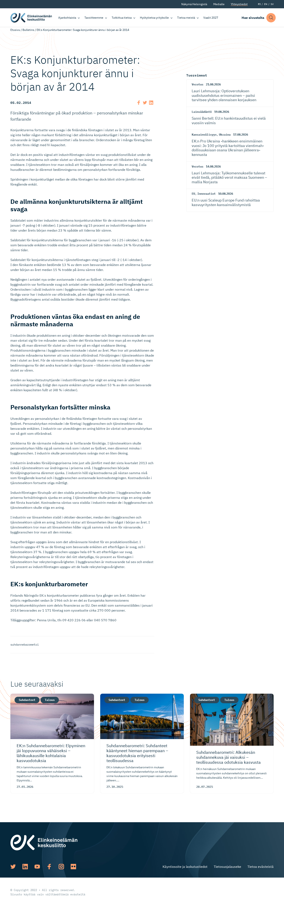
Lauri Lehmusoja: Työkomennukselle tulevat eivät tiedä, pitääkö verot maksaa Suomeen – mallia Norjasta (229, 177)
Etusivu (15, 30)
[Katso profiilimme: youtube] (37, 866)
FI (259, 4)
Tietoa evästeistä (260, 867)
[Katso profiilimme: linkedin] (25, 866)
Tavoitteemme (93, 17)
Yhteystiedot (239, 4)
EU (193, 193)
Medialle (219, 4)
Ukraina (225, 134)
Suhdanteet (27, 700)
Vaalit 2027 (210, 17)
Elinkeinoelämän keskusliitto (31, 17)
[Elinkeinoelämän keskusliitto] (43, 842)
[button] (271, 17)
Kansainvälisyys (204, 134)
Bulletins (28, 30)
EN (265, 4)
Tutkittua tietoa (122, 17)
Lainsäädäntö (202, 112)
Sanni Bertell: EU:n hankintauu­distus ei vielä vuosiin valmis (229, 120)
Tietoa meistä (186, 17)
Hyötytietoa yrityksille (154, 17)
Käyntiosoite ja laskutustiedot (185, 867)
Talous (50, 700)
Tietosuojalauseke (227, 867)
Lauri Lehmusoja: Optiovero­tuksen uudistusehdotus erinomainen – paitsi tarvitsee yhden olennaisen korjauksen (224, 95)
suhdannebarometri (24, 644)
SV (272, 4)
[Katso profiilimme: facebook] (49, 866)
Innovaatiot (206, 193)
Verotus (197, 84)
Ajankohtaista (67, 17)
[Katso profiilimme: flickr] (73, 866)
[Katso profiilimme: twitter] (13, 866)
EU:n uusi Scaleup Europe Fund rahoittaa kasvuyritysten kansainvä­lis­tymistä (226, 202)
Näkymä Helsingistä (194, 4)
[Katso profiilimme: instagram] (61, 866)
